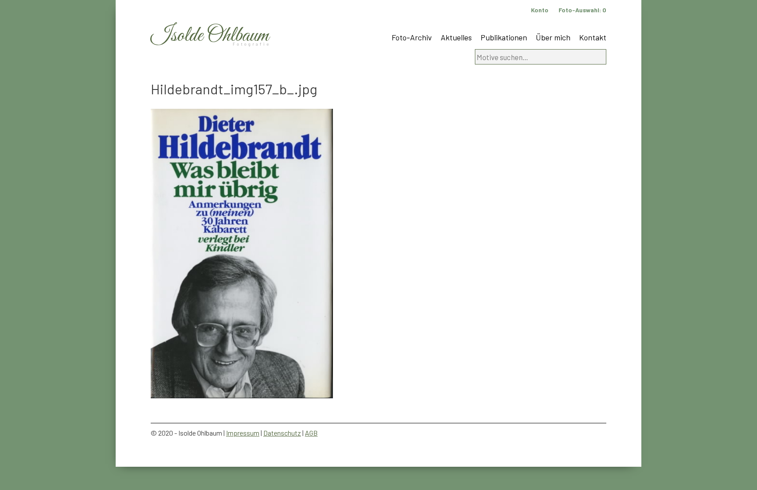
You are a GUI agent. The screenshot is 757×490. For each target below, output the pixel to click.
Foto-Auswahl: (582, 10)
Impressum (242, 433)
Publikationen (504, 37)
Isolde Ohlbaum (210, 36)
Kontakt (592, 37)
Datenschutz (282, 433)
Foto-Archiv (412, 37)
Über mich (553, 37)
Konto (539, 10)
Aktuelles (456, 37)
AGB (311, 433)
